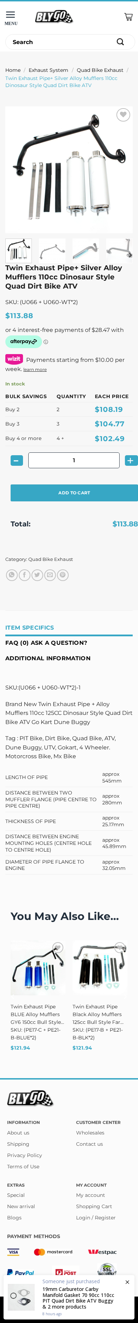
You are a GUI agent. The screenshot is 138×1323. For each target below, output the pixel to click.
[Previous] (16, 170)
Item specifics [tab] (29, 627)
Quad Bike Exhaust (100, 70)
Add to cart (74, 492)
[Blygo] (54, 17)
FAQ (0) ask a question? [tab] (46, 642)
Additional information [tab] (48, 658)
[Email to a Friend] (50, 575)
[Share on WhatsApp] (12, 575)
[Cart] (128, 17)
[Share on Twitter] (37, 575)
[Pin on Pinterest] (63, 575)
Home (13, 70)
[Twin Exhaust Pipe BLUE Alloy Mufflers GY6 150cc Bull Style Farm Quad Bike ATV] (38, 967)
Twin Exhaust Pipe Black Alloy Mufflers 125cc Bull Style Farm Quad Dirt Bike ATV (99, 1014)
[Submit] (120, 42)
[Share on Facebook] (24, 575)
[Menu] (12, 17)
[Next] (121, 170)
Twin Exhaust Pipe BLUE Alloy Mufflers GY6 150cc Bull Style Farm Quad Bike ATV (37, 1014)
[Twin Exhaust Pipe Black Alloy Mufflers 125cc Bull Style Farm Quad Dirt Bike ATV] (100, 967)
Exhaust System (48, 70)
